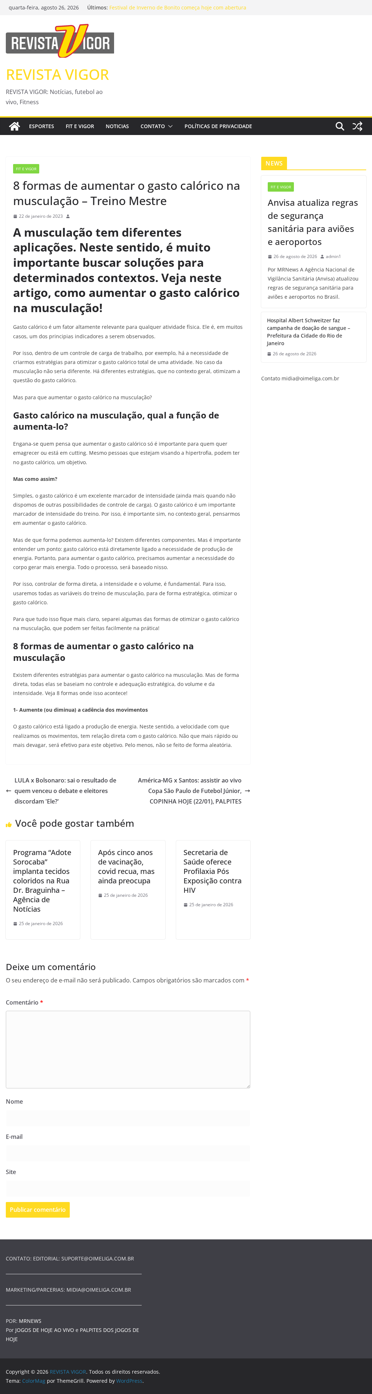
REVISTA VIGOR (57, 74)
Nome (14, 1101)
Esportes (41, 126)
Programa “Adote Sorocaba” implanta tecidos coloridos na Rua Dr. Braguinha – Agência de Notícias (42, 880)
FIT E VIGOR (80, 126)
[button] (169, 126)
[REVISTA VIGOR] (14, 126)
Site (11, 1172)
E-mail (14, 1137)
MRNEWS (30, 1320)
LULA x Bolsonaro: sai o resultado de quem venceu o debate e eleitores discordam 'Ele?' (65, 790)
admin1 (333, 256)
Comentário (24, 1002)
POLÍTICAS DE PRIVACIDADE (218, 126)
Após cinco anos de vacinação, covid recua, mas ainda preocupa (126, 866)
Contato (153, 126)
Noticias (117, 126)
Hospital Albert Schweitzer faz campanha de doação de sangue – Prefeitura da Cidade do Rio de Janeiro (308, 332)
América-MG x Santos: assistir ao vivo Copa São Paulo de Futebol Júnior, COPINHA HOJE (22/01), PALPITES (190, 790)
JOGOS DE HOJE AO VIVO (45, 1329)
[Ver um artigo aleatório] (357, 126)
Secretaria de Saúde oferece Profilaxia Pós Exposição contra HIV (212, 871)
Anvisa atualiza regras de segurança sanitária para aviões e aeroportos (313, 222)
